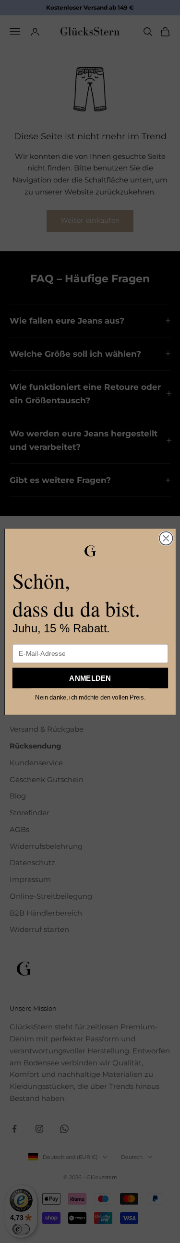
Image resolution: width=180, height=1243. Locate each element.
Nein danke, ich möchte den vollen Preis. (90, 697)
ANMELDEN (90, 678)
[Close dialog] (165, 538)
